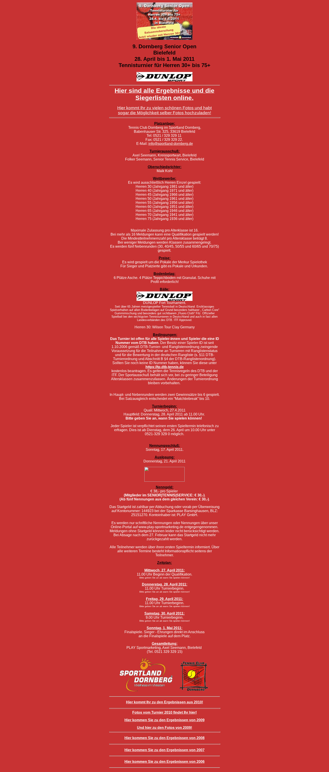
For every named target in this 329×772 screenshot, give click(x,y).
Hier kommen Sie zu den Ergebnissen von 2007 (164, 750)
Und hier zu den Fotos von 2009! (164, 728)
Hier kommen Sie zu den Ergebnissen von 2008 (164, 738)
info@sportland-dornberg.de (170, 144)
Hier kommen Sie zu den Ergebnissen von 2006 (164, 762)
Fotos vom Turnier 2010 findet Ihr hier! (164, 712)
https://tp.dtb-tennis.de (164, 367)
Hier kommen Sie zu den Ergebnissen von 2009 (164, 720)
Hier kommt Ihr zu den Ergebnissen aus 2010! (164, 702)
